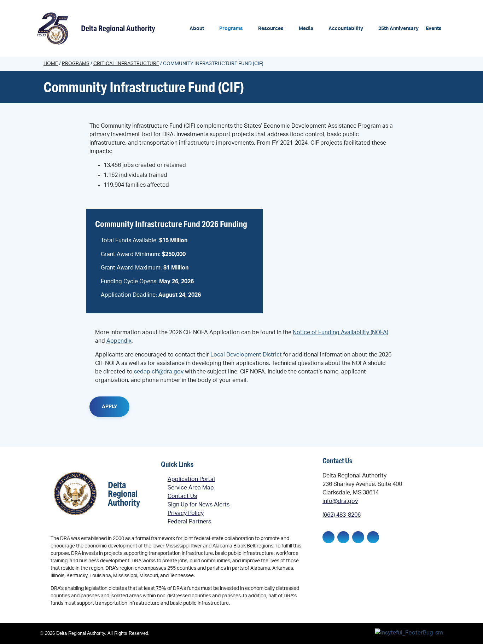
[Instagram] (358, 537)
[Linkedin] (343, 537)
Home (50, 63)
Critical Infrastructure (126, 63)
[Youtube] (373, 537)
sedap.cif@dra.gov (159, 372)
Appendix (119, 341)
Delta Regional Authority (118, 28)
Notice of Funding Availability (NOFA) (340, 332)
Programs (75, 63)
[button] (201, 28)
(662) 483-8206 (341, 515)
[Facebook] (328, 537)
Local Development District (246, 355)
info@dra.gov (340, 501)
